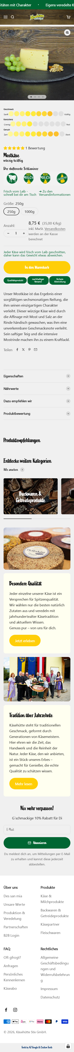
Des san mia (13, 895)
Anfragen (11, 965)
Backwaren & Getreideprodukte (55, 912)
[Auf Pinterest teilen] (29, 349)
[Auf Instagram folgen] (15, 1009)
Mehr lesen (23, 783)
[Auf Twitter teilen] (23, 349)
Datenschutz (50, 996)
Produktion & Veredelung (14, 915)
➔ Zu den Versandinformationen (54, 193)
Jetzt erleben (25, 640)
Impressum (49, 988)
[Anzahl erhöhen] (23, 233)
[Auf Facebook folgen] (6, 1009)
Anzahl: (9, 225)
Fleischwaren (50, 932)
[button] (14, 147)
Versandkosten (55, 228)
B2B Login (11, 935)
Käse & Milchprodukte (52, 898)
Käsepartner (50, 923)
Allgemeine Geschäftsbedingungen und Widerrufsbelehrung (55, 969)
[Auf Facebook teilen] (17, 349)
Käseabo (10, 988)
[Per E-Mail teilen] (36, 349)
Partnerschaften (16, 926)
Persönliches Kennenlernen (14, 976)
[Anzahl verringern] (8, 233)
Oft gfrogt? (12, 957)
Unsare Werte (14, 904)
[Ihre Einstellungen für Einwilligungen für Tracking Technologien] (68, 1046)
